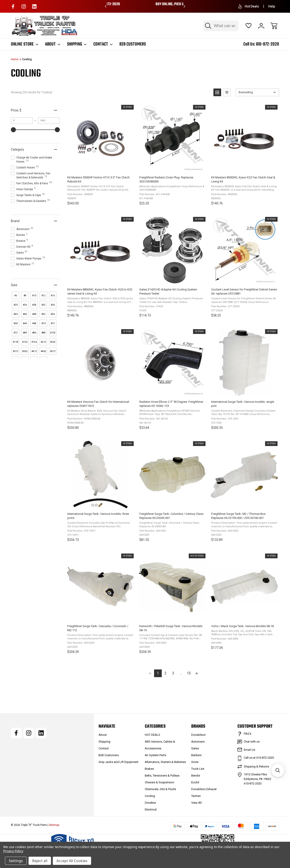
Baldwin (196, 755)
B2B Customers (132, 44)
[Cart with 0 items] (274, 26)
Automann (198, 741)
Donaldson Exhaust (204, 789)
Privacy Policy (13, 851)
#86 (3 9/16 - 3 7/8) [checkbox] (34, 333)
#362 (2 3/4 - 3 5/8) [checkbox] (25, 352)
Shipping (74, 44)
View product (172, 616)
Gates (195, 748)
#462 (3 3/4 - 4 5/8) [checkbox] (43, 352)
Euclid (195, 782)
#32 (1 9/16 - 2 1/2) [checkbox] (43, 306)
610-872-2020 (267, 44)
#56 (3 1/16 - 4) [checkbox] (52, 315)
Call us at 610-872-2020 (259, 757)
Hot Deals (252, 6)
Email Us (249, 749)
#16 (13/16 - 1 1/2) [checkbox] (53, 296)
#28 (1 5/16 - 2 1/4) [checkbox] (34, 306)
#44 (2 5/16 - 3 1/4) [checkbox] (24, 315)
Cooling (150, 796)
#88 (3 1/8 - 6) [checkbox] (43, 333)
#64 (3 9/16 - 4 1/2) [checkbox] (24, 324)
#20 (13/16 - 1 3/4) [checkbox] (16, 306)
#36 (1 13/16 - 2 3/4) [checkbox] (53, 306)
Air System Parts (155, 755)
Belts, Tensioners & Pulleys (162, 775)
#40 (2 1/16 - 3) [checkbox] (15, 315)
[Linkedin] (34, 6)
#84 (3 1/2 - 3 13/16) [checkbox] (25, 333)
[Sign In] (261, 26)
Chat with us (252, 741)
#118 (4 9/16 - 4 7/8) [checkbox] (15, 343)
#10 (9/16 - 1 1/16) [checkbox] (34, 296)
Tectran (196, 796)
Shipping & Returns (256, 766)
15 (189, 673)
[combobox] (221, 25)
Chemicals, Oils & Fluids (160, 789)
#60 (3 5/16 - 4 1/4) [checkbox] (15, 324)
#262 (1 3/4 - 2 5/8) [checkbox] (53, 343)
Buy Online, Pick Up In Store (145, 4)
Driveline (150, 802)
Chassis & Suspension (159, 782)
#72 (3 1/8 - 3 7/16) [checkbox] (16, 333)
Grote (194, 762)
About (50, 44)
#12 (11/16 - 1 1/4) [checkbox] (44, 296)
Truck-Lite (197, 768)
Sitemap (54, 825)
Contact (100, 44)
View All (196, 802)
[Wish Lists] (248, 26)
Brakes (149, 768)
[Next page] (196, 673)
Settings (16, 860)
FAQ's (247, 733)
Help (271, 6)
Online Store (22, 44)
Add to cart (100, 167)
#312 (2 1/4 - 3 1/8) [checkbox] (15, 352)
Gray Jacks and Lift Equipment (118, 762)
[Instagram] (24, 6)
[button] (217, 92)
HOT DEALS (152, 734)
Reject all (39, 860)
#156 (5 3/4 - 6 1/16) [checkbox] (34, 343)
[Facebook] (13, 6)
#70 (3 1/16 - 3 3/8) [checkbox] (43, 324)
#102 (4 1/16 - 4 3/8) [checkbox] (53, 333)
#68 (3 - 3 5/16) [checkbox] (34, 324)
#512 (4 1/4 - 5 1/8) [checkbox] (53, 352)
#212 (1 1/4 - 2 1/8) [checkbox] (43, 343)
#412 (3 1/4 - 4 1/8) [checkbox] (34, 352)
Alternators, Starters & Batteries (165, 762)
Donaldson (198, 734)
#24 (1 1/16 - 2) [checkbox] (24, 306)
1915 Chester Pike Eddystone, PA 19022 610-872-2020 (257, 779)
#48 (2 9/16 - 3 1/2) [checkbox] (34, 315)
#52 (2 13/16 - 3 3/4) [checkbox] (44, 315)
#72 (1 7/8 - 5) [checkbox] (52, 324)
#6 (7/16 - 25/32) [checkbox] (16, 296)
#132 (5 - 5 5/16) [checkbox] (25, 343)
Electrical (151, 809)
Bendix (195, 775)
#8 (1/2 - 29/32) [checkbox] (25, 296)
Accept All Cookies (71, 860)
